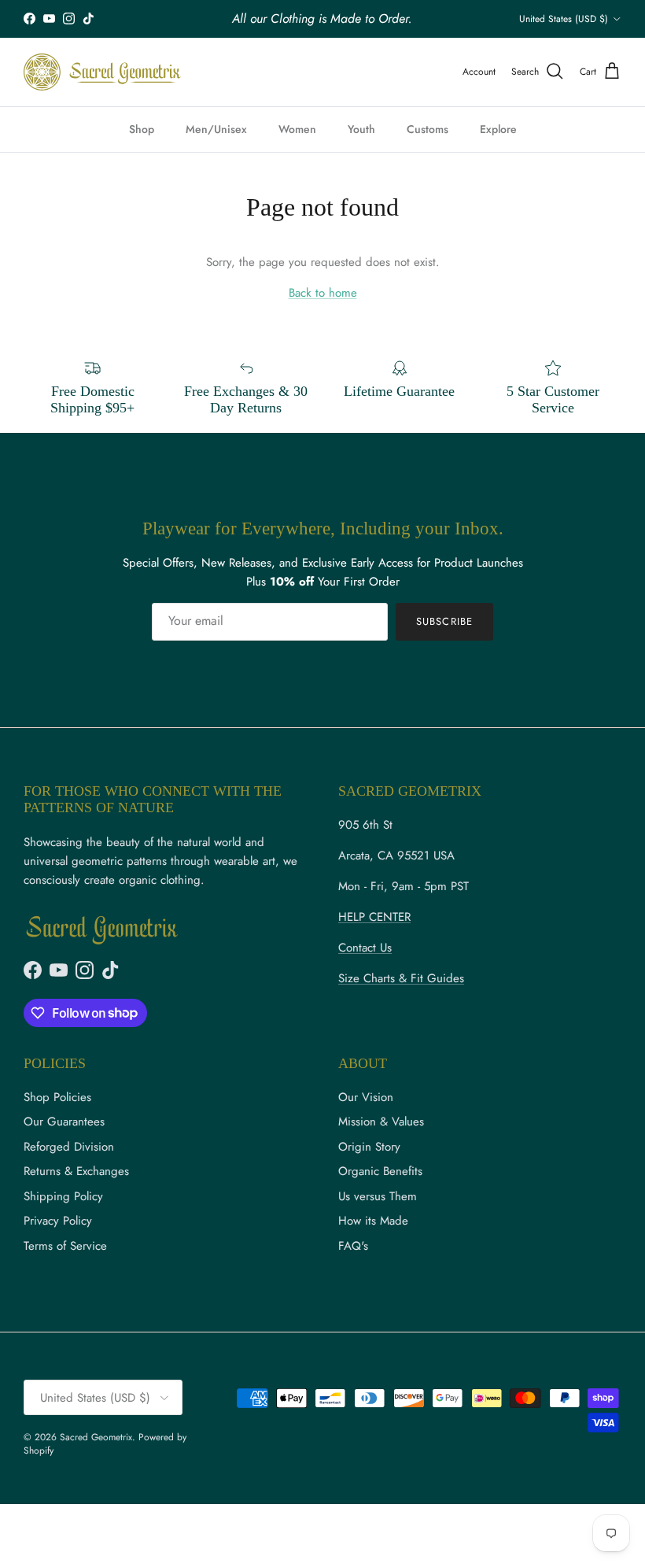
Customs (427, 129)
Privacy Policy (58, 1220)
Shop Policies (57, 1097)
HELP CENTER (374, 917)
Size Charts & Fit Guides (401, 978)
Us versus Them (377, 1196)
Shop (141, 129)
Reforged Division (69, 1146)
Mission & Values (381, 1121)
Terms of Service (65, 1246)
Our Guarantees (64, 1121)
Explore (498, 129)
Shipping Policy (63, 1196)
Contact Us (365, 947)
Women (297, 129)
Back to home (323, 292)
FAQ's (353, 1246)
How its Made (373, 1220)
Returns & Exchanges (76, 1171)
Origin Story (369, 1146)
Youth (361, 129)
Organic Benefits (380, 1171)
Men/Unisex (216, 129)
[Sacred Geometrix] (102, 72)
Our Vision (365, 1097)
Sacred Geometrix (96, 1437)
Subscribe (444, 621)
